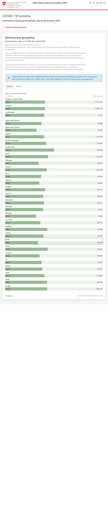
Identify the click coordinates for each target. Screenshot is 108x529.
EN (104, 3)
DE (91, 3)
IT (97, 3)
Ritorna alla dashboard (16, 27)
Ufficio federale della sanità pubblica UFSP (50, 3)
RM (101, 3)
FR (94, 3)
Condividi (9, 296)
